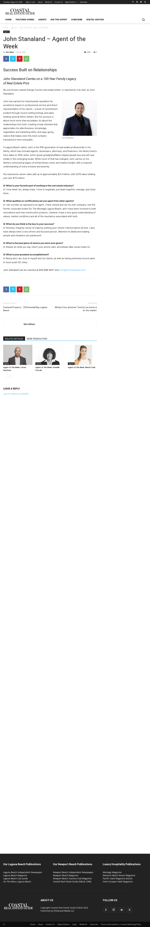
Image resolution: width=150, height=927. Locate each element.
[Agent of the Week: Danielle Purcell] (50, 355)
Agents (14, 27)
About (40, 924)
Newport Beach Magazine (65, 875)
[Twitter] (145, 2)
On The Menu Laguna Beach (17, 881)
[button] (143, 19)
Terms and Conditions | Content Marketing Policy (121, 924)
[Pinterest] (20, 59)
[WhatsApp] (26, 59)
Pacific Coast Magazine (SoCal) (117, 878)
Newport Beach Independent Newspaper (73, 872)
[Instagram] (137, 2)
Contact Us (50, 924)
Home (5, 27)
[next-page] (10, 376)
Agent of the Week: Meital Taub (81, 367)
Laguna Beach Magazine (15, 875)
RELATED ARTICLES (14, 339)
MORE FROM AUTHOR (37, 339)
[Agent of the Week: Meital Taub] (82, 355)
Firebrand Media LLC (64, 910)
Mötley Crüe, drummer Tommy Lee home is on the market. (76, 309)
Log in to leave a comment (16, 393)
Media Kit (83, 924)
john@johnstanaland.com (72, 270)
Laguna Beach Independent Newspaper (22, 872)
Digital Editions (63, 924)
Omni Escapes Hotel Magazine (118, 881)
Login (74, 924)
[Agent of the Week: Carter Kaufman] (17, 355)
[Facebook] (133, 2)
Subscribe (94, 924)
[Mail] (141, 2)
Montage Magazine (112, 872)
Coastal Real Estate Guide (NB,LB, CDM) (72, 881)
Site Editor (10, 52)
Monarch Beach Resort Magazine (119, 875)
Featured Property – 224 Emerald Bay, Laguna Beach (25, 309)
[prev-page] (5, 376)
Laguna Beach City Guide (15, 878)
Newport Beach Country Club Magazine (72, 878)
